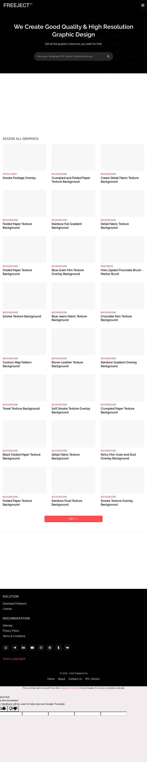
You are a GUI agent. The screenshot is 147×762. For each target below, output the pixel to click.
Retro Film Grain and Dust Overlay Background (118, 456)
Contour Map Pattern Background (17, 364)
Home (51, 678)
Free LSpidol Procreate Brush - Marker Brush (122, 272)
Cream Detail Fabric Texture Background (120, 179)
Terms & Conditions (14, 636)
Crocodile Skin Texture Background (116, 318)
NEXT (72, 518)
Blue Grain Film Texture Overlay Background (68, 272)
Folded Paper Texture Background (17, 225)
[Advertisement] (73, 102)
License (7, 608)
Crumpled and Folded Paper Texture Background (71, 179)
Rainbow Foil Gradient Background (67, 225)
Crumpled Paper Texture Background (117, 410)
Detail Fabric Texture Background (115, 225)
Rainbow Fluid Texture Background (67, 502)
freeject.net (81, 673)
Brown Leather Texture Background (67, 364)
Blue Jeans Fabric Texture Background (69, 318)
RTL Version (92, 678)
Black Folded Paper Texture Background (22, 456)
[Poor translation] (13, 709)
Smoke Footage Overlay (19, 178)
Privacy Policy (11, 630)
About (61, 678)
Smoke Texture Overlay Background (117, 502)
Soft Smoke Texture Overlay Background (71, 410)
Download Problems (15, 603)
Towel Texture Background (21, 408)
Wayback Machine (70, 688)
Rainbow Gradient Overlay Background (119, 364)
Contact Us (75, 678)
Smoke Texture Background (22, 316)
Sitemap (8, 625)
